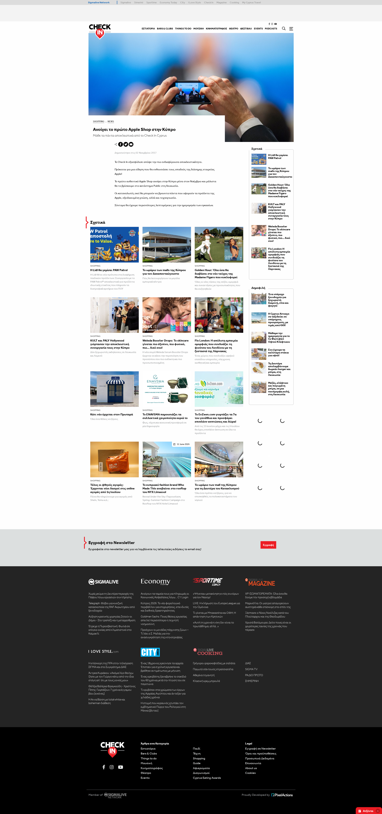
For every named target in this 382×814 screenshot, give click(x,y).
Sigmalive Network (99, 2)
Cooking (234, 2)
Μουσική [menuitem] (198, 28)
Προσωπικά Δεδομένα (259, 758)
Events (145, 778)
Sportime (151, 2)
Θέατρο (146, 773)
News (111, 121)
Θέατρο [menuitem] (233, 28)
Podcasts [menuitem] (271, 28)
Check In (208, 2)
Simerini (138, 2)
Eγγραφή (268, 545)
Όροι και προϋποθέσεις (260, 753)
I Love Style (194, 2)
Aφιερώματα (201, 768)
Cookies (250, 773)
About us (251, 768)
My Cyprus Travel (251, 2)
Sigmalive (125, 2)
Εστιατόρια (148, 748)
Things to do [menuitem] (183, 28)
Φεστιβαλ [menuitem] (246, 28)
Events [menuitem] (258, 28)
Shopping (98, 121)
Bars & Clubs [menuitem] (165, 28)
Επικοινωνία (253, 763)
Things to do (149, 758)
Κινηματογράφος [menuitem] (216, 28)
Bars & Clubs (149, 753)
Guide (197, 763)
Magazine (222, 2)
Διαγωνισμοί (201, 773)
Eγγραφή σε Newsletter (260, 748)
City (182, 2)
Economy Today (168, 2)
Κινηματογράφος (152, 768)
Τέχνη (197, 753)
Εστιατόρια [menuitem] (148, 28)
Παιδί (196, 748)
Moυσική (146, 763)
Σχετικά (97, 222)
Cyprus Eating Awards (207, 778)
